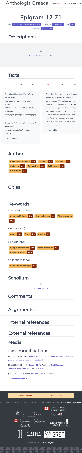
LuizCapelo (39, 360)
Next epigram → (57, 395)
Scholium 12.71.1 (41, 288)
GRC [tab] (8, 85)
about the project (46, 443)
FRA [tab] (20, 85)
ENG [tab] (32, 85)
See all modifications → (17, 378)
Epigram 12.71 (35, 356)
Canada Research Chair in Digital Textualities (63, 402)
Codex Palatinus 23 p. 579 (40, 56)
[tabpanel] (20, 117)
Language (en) (70, 3)
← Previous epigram (24, 395)
